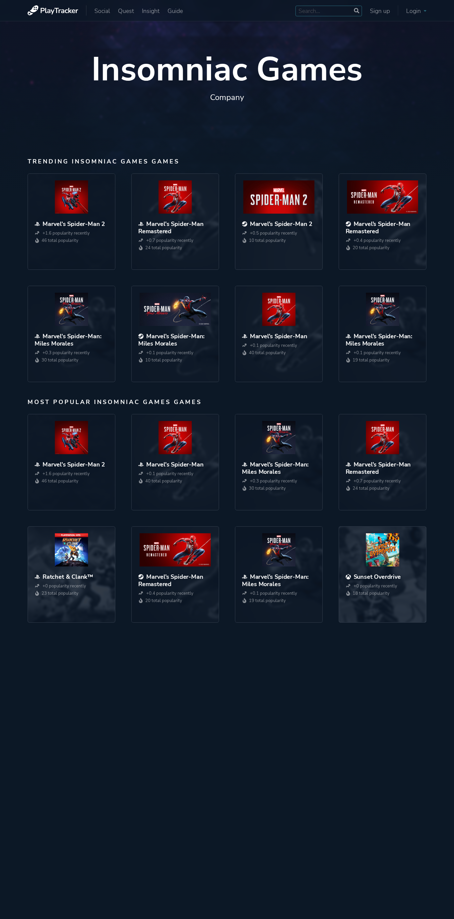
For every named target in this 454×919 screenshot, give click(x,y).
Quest (126, 11)
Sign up (380, 11)
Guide (175, 11)
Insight (151, 11)
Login (414, 11)
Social (102, 11)
